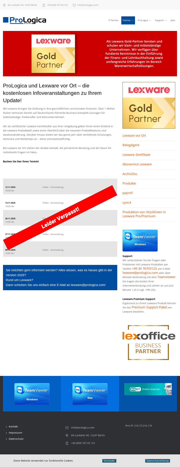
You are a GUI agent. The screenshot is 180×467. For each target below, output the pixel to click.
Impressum (15, 432)
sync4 (127, 202)
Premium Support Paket (149, 307)
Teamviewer (166, 277)
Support (159, 20)
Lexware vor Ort (134, 135)
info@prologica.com (88, 5)
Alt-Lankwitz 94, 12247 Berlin (22, 5)
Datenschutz (16, 438)
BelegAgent (131, 145)
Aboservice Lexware (137, 164)
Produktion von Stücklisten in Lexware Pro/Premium (144, 214)
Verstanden (109, 460)
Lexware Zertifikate (136, 155)
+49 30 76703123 (144, 268)
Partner (127, 20)
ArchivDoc (130, 174)
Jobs (173, 20)
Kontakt (13, 426)
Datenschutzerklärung (157, 460)
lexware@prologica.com (88, 285)
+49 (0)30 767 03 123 (57, 5)
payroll (128, 193)
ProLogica (143, 20)
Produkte (129, 183)
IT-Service (113, 20)
